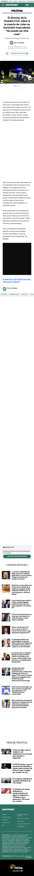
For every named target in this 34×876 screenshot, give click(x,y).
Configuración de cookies (22, 815)
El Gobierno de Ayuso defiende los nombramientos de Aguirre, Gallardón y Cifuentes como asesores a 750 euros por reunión (21, 795)
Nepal (15, 1)
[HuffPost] (8, 809)
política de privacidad (23, 823)
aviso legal (20, 821)
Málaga (24, 294)
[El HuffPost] (12, 5)
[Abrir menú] (3, 5)
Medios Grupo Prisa (17, 871)
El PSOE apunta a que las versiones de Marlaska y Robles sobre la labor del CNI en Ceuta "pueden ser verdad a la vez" (22, 768)
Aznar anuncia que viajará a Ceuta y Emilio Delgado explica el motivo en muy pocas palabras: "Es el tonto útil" (21, 604)
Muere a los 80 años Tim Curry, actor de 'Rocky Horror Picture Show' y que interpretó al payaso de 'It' (21, 630)
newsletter (5, 822)
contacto (5, 819)
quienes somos (6, 817)
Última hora (27, 5)
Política (17, 10)
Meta (10, 1)
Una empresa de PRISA (17, 866)
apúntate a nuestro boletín (17, 556)
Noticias (4, 294)
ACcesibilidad (21, 826)
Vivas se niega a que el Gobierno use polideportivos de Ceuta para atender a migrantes (22, 754)
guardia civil (14, 294)
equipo (4, 814)
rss (3, 825)
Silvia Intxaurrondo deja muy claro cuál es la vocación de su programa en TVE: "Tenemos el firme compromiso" (22, 690)
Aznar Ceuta (22, 1)
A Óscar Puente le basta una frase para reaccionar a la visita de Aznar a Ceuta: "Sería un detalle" (21, 617)
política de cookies (22, 818)
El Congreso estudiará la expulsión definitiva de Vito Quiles (22, 781)
